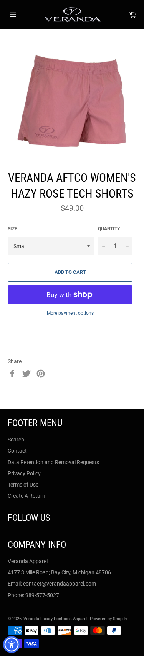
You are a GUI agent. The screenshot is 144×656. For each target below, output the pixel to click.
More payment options (70, 313)
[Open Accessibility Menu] (11, 644)
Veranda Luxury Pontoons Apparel (55, 618)
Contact (17, 451)
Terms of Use (23, 485)
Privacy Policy (24, 473)
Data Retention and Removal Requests (53, 462)
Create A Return (26, 496)
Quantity (109, 229)
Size (12, 229)
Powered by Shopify (108, 618)
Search (16, 439)
